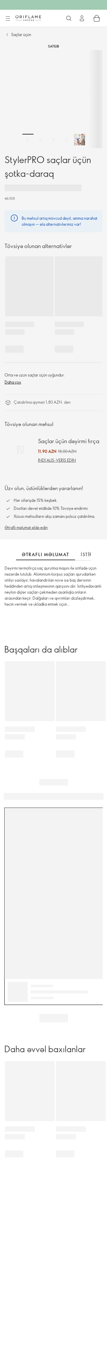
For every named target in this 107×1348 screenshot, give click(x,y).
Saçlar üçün (21, 34)
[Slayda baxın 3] (53, 139)
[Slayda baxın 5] (79, 139)
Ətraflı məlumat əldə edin (26, 527)
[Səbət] (97, 18)
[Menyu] (7, 18)
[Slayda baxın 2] (41, 139)
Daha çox (13, 382)
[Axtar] (68, 18)
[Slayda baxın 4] (66, 139)
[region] (53, 99)
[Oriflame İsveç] (28, 18)
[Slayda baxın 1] (28, 139)
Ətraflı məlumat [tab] (45, 554)
